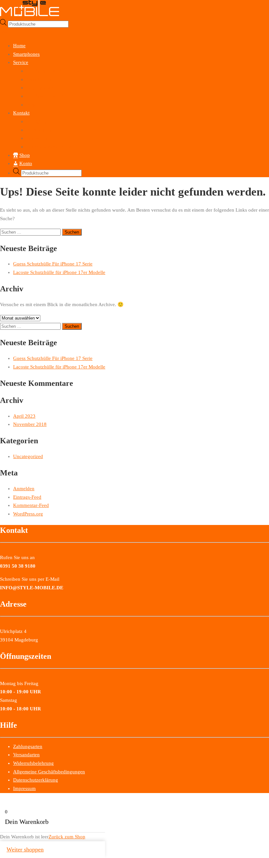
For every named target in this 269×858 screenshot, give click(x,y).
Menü (6, 32)
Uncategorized (28, 456)
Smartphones (26, 54)
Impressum (37, 138)
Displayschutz (40, 87)
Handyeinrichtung (44, 96)
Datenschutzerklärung (48, 146)
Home (19, 45)
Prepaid (34, 104)
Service (20, 62)
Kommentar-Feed (31, 505)
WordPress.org (28, 513)
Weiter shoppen (25, 849)
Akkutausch (38, 79)
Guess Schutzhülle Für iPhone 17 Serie (53, 263)
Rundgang (37, 121)
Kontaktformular (43, 130)
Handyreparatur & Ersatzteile (56, 70)
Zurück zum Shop (67, 836)
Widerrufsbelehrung (33, 763)
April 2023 (24, 416)
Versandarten (26, 754)
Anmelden (23, 488)
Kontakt (21, 112)
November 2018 (30, 424)
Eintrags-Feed (27, 497)
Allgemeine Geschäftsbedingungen (49, 771)
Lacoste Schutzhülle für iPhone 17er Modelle (59, 272)
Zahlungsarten (27, 746)
